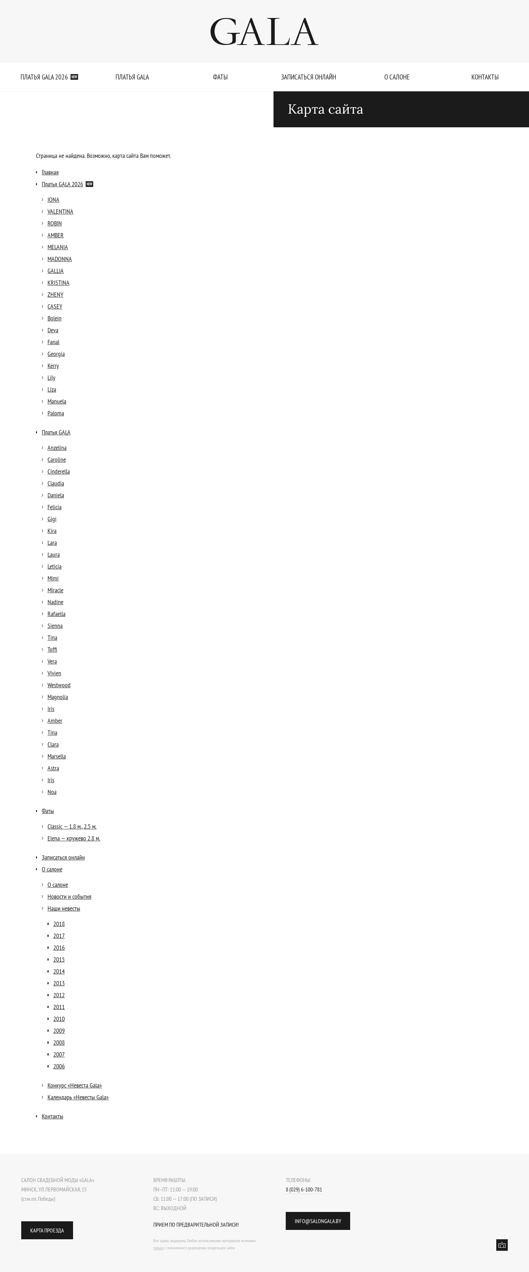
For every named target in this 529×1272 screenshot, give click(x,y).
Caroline (57, 459)
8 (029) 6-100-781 (304, 1189)
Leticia (55, 566)
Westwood (59, 685)
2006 (59, 1066)
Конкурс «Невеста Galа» (75, 1085)
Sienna (55, 625)
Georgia (56, 354)
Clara (53, 744)
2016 (59, 947)
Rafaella (56, 614)
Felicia (55, 507)
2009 (59, 1030)
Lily (51, 377)
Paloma (56, 413)
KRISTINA (58, 282)
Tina (52, 637)
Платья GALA (132, 77)
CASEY (55, 306)
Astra (53, 768)
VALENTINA (60, 211)
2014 (59, 971)
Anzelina (57, 447)
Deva (53, 330)
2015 (59, 959)
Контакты (485, 77)
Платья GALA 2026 (49, 77)
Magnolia (58, 697)
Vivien (54, 673)
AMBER (56, 235)
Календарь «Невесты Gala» (78, 1097)
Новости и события (69, 896)
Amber (55, 720)
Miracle (55, 590)
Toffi (52, 649)
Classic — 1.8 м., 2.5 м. (72, 826)
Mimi (53, 578)
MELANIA (58, 247)
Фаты (220, 77)
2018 (59, 924)
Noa (52, 792)
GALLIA (56, 270)
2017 (59, 935)
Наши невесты (64, 908)
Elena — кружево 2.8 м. (74, 838)
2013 (59, 983)
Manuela (57, 401)
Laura (54, 554)
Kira (52, 530)
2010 (59, 1019)
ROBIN (55, 223)
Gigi (52, 519)
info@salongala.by (318, 1221)
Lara (52, 542)
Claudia (56, 483)
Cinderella (59, 471)
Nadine (55, 602)
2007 (59, 1054)
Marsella (57, 756)
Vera (52, 661)
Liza (52, 389)
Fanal (53, 342)
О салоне (397, 77)
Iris (51, 709)
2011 (59, 1007)
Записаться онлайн (308, 77)
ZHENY (55, 294)
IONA (53, 199)
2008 (59, 1042)
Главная (50, 172)
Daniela (56, 495)
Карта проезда (47, 1230)
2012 (59, 995)
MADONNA (60, 259)
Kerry (53, 365)
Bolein (55, 318)
